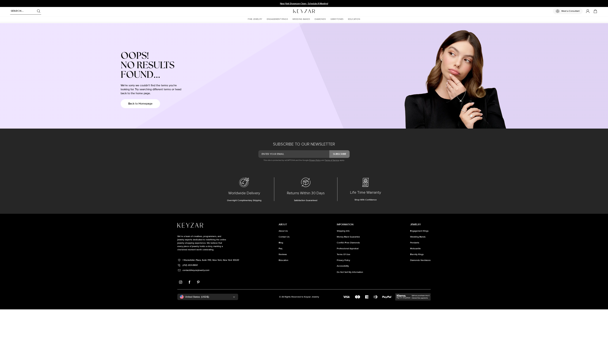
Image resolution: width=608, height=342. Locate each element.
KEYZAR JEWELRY (296, 10)
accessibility (343, 266)
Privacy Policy (315, 160)
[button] (255, 19)
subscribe (339, 154)
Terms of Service (332, 160)
